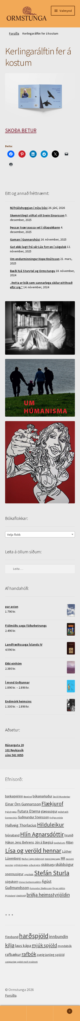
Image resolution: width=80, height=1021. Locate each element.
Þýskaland (10, 895)
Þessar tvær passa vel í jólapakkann (35, 227)
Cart (61, 1009)
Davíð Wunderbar (61, 796)
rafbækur (13, 954)
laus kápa (23, 945)
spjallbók (29, 874)
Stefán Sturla (51, 873)
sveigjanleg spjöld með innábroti (21, 961)
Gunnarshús (11, 817)
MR (63, 858)
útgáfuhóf (21, 895)
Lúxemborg (13, 858)
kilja (9, 945)
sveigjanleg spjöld (50, 954)
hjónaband (12, 835)
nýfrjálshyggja (21, 865)
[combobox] (40, 534)
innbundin (58, 936)
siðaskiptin (34, 865)
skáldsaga (48, 864)
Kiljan (69, 842)
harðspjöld (33, 936)
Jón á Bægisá (44, 842)
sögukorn (11, 881)
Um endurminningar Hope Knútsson (35, 259)
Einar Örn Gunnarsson (23, 804)
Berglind (28, 796)
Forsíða (14, 33)
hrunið (68, 835)
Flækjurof (52, 803)
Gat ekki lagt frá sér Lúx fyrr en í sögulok (38, 247)
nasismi (70, 858)
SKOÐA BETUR (20, 130)
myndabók (65, 946)
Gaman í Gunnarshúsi (25, 239)
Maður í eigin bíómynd (33, 858)
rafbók (29, 954)
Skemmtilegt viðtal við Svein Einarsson (37, 215)
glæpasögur (49, 811)
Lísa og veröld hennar (33, 850)
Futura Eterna (28, 811)
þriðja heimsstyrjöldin (48, 895)
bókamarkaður (42, 796)
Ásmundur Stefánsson (41, 888)
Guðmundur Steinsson (33, 817)
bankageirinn (14, 796)
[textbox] (40, 534)
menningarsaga (52, 858)
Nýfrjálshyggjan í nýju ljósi (29, 208)
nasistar (9, 865)
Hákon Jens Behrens (19, 842)
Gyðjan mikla (56, 817)
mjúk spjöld (44, 945)
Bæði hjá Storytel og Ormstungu (32, 271)
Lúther (67, 851)
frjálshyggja (11, 811)
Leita (40, 1013)
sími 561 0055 (14, 755)
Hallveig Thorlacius (20, 825)
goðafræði (63, 811)
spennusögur (14, 874)
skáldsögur (64, 864)
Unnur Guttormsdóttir (30, 882)
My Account (13, 1013)
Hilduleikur (50, 824)
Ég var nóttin (58, 888)
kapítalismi (59, 842)
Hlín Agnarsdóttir (42, 834)
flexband (11, 937)
